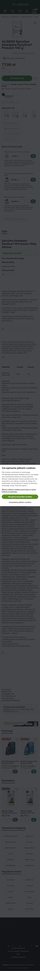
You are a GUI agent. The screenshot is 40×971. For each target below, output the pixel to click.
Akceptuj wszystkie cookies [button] (20, 497)
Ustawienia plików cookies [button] (20, 502)
